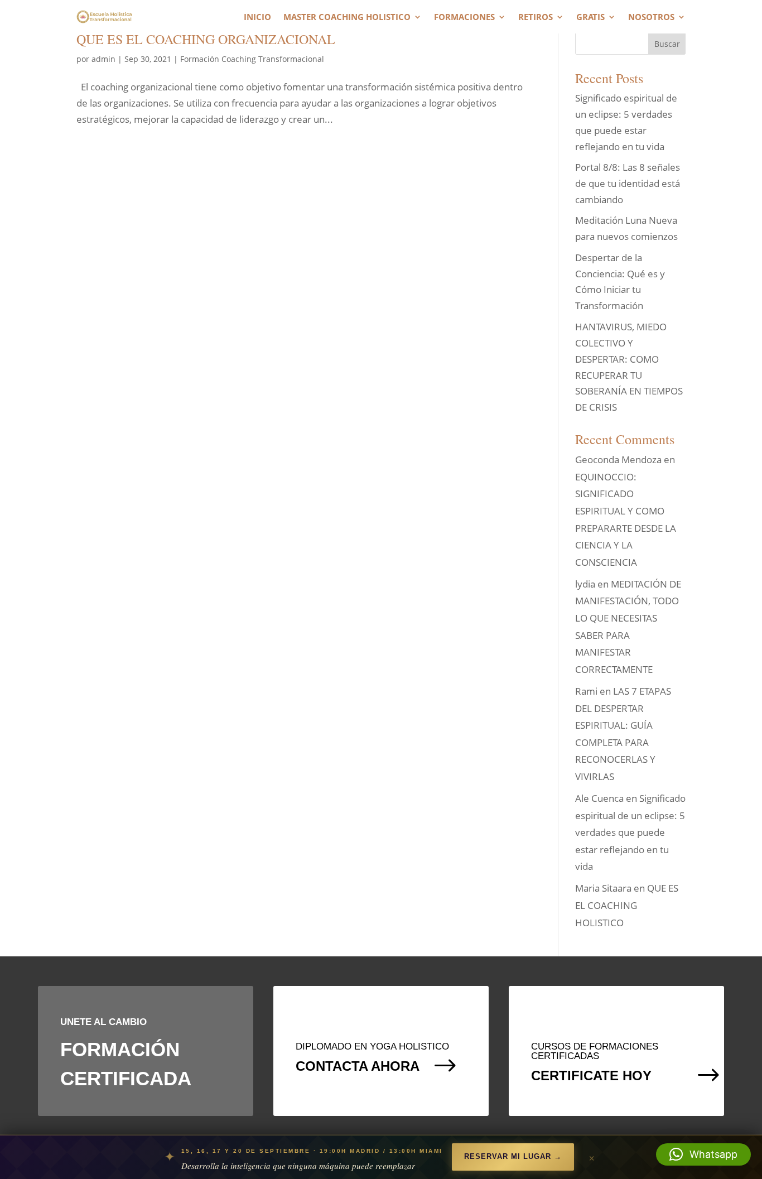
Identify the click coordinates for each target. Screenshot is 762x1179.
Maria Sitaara (603, 888)
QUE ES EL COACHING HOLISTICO (626, 905)
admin (103, 59)
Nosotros (651, 17)
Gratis (590, 17)
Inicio (257, 17)
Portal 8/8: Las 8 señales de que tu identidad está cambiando (627, 183)
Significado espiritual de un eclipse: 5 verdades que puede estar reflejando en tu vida (630, 832)
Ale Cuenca (599, 798)
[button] (703, 1154)
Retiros (535, 17)
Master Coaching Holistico (347, 17)
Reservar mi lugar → (513, 1156)
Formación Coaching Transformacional (252, 59)
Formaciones (464, 17)
